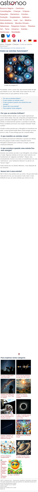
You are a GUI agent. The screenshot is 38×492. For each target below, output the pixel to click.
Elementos (14, 14)
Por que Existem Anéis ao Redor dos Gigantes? (23, 456)
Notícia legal (3, 486)
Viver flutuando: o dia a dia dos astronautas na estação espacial (7, 416)
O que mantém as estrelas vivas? (13, 100)
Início (2, 44)
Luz (21, 20)
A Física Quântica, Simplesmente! (6, 456)
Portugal (8, 44)
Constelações (5, 11)
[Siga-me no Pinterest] (13, 36)
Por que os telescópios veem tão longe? (7, 376)
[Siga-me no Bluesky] (8, 36)
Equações (4, 14)
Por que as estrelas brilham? (12, 98)
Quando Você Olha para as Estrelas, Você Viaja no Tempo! (7, 396)
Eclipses (26, 11)
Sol (1, 29)
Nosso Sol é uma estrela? (11, 106)
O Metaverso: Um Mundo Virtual (23, 436)
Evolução (4, 17)
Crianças (16, 11)
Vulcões (24, 29)
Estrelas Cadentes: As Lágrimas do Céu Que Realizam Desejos (7, 437)
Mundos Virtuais (22, 23)
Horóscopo (4, 32)
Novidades (15, 32)
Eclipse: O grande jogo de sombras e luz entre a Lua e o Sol (23, 416)
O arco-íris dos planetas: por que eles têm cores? (23, 376)
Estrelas (24, 14)
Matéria (28, 20)
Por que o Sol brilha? (13, 475)
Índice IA (2, 489)
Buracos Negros (6, 8)
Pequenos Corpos (18, 26)
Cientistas (20, 8)
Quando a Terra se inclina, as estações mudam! (22, 396)
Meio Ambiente (6, 23)
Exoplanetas (15, 17)
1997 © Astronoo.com (6, 480)
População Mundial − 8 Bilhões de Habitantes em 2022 (4, 473)
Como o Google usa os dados (8, 484)
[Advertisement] (19, 265)
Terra (7, 29)
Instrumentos (5, 20)
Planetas (31, 26)
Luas (16, 20)
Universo (15, 29)
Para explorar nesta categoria (12, 108)
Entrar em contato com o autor (8, 487)
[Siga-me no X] (3, 36)
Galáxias (25, 17)
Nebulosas (4, 26)
